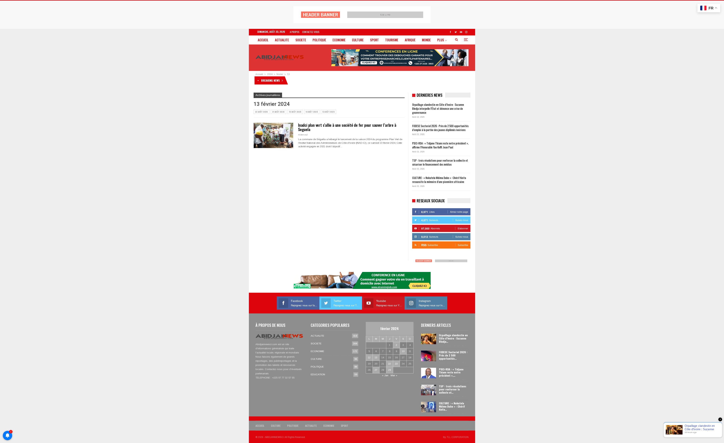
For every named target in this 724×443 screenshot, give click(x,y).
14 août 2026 (312, 111)
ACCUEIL (263, 40)
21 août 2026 (278, 111)
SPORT (374, 40)
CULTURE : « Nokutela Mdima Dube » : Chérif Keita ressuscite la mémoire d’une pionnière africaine (439, 180)
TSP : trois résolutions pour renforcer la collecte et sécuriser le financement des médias (440, 162)
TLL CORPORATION (458, 437)
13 (376, 357)
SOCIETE (300, 40)
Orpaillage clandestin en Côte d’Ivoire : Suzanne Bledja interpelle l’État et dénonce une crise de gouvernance (345, 80)
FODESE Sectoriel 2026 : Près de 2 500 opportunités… (453, 355)
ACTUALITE (282, 40)
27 (376, 370)
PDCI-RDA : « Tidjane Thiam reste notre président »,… (451, 372)
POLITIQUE (319, 40)
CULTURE (358, 40)
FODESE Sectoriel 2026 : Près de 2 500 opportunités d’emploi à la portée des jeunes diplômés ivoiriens (440, 128)
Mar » (394, 375)
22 (389, 363)
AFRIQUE (410, 40)
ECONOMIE (339, 40)
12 (369, 357)
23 (396, 363)
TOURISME (391, 40)
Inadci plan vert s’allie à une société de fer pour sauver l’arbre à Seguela (347, 127)
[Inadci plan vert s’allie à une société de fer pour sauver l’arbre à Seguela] (273, 135)
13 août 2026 (328, 111)
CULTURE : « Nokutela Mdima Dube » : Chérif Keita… (452, 406)
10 (403, 351)
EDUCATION (318, 374)
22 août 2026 (261, 111)
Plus (440, 40)
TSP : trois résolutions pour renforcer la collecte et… (452, 389)
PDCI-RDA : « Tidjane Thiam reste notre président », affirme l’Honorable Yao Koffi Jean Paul (440, 145)
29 (389, 370)
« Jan (385, 375)
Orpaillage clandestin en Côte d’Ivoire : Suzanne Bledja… (453, 338)
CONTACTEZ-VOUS (310, 32)
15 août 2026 (295, 111)
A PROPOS (294, 32)
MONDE (426, 40)
